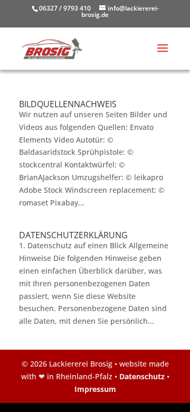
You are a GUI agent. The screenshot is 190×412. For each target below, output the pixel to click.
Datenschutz (142, 376)
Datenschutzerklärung (73, 235)
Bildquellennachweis (68, 104)
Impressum (95, 389)
